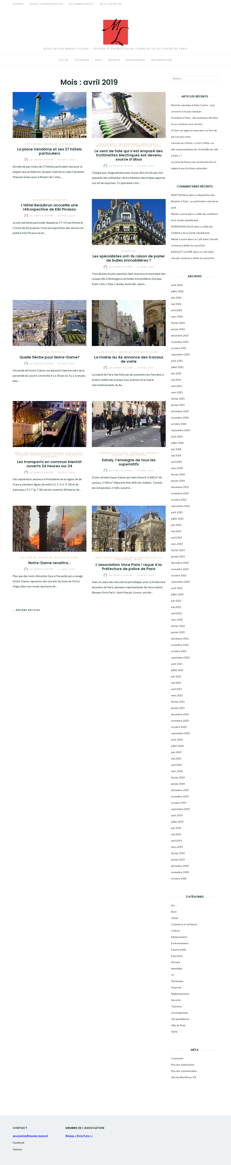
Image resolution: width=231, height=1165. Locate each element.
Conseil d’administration (46, 3)
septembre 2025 (180, 354)
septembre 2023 (180, 505)
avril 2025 (176, 385)
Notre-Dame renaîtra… (49, 562)
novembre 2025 (180, 341)
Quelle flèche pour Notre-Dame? (49, 357)
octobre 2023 (178, 499)
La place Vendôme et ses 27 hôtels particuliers (49, 151)
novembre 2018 (180, 872)
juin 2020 (176, 752)
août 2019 (177, 815)
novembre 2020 (180, 720)
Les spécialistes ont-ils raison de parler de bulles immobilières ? (129, 258)
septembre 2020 (180, 733)
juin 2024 (176, 449)
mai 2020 (176, 758)
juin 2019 (176, 827)
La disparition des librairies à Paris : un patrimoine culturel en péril (194, 201)
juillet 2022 (177, 594)
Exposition (44, 200)
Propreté (114, 60)
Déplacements (108, 144)
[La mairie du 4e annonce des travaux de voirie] (129, 322)
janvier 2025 (178, 404)
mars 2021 (177, 695)
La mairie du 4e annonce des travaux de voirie (128, 359)
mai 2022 (176, 606)
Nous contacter (110, 3)
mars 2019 (177, 846)
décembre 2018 (180, 865)
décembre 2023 (180, 487)
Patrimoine (82, 60)
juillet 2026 (177, 291)
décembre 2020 (180, 714)
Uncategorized (179, 1012)
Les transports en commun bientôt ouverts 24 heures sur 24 (49, 463)
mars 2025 (177, 392)
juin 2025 (176, 373)
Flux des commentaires (184, 1070)
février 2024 (178, 474)
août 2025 (177, 360)
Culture (175, 930)
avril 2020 (176, 764)
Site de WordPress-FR (183, 1077)
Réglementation (161, 60)
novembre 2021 (180, 644)
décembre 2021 (180, 638)
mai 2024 (176, 455)
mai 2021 (176, 682)
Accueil (64, 60)
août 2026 (177, 284)
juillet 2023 (177, 518)
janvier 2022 (178, 632)
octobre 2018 (178, 878)
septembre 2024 (180, 430)
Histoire (36, 144)
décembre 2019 (180, 790)
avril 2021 (176, 689)
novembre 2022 (180, 569)
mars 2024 (177, 468)
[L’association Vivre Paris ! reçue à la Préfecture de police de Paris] (129, 528)
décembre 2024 (180, 411)
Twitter (17, 1149)
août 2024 (177, 436)
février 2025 (178, 398)
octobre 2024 (178, 423)
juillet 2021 (177, 670)
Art (27, 144)
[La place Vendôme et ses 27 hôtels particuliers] (49, 114)
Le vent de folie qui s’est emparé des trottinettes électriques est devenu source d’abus (129, 155)
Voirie (157, 146)
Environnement (135, 60)
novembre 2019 (180, 796)
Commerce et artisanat (114, 453)
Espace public (149, 144)
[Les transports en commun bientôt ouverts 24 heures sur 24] (49, 423)
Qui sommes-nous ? (81, 3)
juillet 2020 (177, 745)
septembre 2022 (180, 581)
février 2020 (178, 777)
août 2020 (177, 739)
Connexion (177, 1058)
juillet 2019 (177, 821)
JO (172, 974)
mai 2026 (176, 303)
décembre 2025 (180, 335)
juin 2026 (176, 297)
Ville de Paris (178, 1025)
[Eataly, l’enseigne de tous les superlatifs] (129, 423)
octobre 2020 (178, 726)
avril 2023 (176, 537)
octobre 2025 (178, 348)
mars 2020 (177, 771)
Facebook (18, 1142)
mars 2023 (177, 543)
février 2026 (178, 322)
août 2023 (177, 512)
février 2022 (178, 625)
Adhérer (18, 3)
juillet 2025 (177, 367)
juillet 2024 (177, 442)
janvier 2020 (178, 783)
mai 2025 (176, 379)
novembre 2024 (180, 417)
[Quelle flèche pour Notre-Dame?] (49, 322)
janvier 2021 (178, 707)
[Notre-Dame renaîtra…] (49, 528)
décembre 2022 (180, 562)
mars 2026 (177, 316)
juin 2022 (176, 600)
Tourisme (71, 455)
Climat (174, 917)
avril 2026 (176, 310)
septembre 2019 (180, 809)
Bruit (98, 60)
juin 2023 (176, 524)
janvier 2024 (178, 480)
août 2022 (177, 588)
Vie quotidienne (141, 146)
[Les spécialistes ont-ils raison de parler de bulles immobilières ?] (129, 221)
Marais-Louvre (42, 160)
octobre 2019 (178, 802)
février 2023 (178, 550)
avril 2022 (176, 613)
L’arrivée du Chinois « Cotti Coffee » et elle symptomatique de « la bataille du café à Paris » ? (194, 149)
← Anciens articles (26, 610)
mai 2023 (176, 531)
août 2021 (177, 663)
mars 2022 (177, 619)
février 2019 (178, 853)
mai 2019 (176, 834)
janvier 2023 (178, 556)
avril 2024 (176, 461)
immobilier (50, 144)
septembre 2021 (180, 657)
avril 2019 (176, 840)
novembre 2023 (180, 493)
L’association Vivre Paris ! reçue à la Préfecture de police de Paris (129, 566)
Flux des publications (183, 1064)
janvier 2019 (178, 859)
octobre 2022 (178, 575)
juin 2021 (176, 676)
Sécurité (124, 146)
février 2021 (178, 701)
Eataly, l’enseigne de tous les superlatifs (129, 462)
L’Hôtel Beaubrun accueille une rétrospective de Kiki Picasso (49, 207)
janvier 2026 (178, 329)
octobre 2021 (178, 651)
